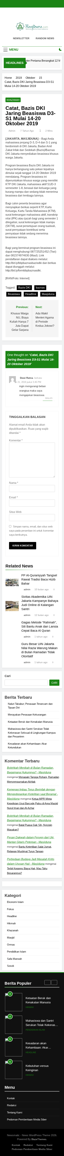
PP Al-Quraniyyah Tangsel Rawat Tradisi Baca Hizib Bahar (39, 579)
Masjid (10, 937)
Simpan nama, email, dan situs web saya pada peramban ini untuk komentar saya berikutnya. (31, 530)
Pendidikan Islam (16, 951)
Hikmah (11, 923)
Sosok (10, 965)
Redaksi (11, 1105)
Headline (30, 294)
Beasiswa (14, 294)
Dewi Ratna (26, 377)
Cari (8, 676)
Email (13, 497)
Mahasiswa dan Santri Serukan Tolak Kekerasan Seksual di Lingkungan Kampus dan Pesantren (32, 732)
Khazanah (13, 100)
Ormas (11, 944)
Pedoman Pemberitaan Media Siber (27, 1119)
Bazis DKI (24, 287)
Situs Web (15, 511)
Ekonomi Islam (15, 901)
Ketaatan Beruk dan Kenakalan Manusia (30, 721)
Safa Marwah (14, 958)
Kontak (11, 1098)
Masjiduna (48, 294)
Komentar (16, 440)
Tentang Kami (14, 1112)
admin (12, 130)
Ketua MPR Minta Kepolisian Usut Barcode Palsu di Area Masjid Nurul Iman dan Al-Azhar (32, 803)
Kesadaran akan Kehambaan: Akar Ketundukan (37, 1025)
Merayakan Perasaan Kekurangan (27, 714)
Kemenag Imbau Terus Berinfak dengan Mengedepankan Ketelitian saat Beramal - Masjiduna (32, 794)
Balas (48, 398)
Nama (13, 482)
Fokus (10, 909)
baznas (40, 287)
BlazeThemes (38, 1139)
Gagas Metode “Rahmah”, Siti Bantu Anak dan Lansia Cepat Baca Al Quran (39, 626)
